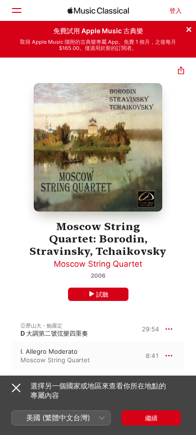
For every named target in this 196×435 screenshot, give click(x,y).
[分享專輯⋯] (181, 71)
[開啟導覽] (16, 10)
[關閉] (189, 28)
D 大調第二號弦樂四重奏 (54, 333)
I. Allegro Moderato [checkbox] (49, 351)
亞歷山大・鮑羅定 (41, 325)
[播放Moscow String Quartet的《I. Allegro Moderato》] (6, 355)
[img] (98, 10)
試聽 (102, 294)
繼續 (151, 418)
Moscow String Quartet (98, 264)
